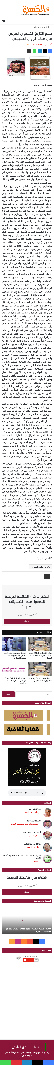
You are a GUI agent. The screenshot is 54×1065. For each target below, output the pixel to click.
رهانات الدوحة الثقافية (32, 844)
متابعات (36, 27)
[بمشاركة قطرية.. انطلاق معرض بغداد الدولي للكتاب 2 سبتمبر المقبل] (40, 644)
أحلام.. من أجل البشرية (32, 832)
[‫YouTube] (30, 941)
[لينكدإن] (40, 51)
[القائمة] (3, 20)
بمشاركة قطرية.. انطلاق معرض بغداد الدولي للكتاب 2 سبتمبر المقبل (40, 655)
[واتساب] (34, 51)
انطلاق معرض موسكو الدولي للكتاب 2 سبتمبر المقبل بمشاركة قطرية (14, 655)
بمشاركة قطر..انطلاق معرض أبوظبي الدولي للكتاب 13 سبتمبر (15, 680)
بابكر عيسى (34, 835)
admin (36, 861)
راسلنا (38, 1047)
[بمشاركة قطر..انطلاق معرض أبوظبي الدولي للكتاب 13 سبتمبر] (14, 669)
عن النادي (19, 1047)
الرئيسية (46, 27)
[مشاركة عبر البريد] (29, 51)
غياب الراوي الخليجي (40, 567)
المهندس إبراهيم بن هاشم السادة (25, 824)
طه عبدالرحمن (32, 847)
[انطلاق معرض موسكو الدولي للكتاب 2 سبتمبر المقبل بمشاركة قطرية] (14, 644)
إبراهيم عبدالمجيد (31, 812)
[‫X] (45, 51)
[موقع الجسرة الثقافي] (35, 9)
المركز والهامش (35, 809)
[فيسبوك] (50, 51)
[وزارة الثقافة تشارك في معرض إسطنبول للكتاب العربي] (40, 669)
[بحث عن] (50, 20)
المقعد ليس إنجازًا (34, 821)
